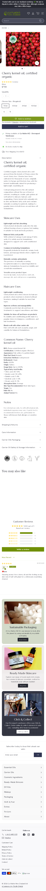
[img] (7, 564)
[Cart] (37, 13)
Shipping (15, 122)
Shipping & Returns (10, 425)
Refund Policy (6, 850)
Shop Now (23, 685)
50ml (5, 106)
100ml (14, 106)
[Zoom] (37, 63)
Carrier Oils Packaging (11, 440)
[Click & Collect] (23, 705)
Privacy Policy (7, 853)
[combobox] (23, 21)
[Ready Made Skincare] (23, 659)
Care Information (9, 432)
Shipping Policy (7, 847)
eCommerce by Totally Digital (12, 886)
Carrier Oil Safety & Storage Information (18, 447)
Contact (5, 862)
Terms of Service (7, 856)
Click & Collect (23, 732)
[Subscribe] (38, 755)
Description (7, 158)
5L (10, 112)
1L (4, 112)
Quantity (5, 92)
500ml (34, 106)
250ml (24, 106)
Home (4, 28)
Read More (23, 639)
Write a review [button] (23, 549)
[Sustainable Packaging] (23, 612)
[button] (7, 82)
